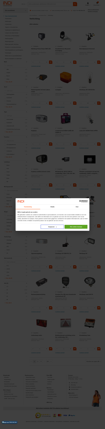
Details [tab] (53, 206)
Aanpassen (51, 226)
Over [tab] (77, 206)
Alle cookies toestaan (76, 226)
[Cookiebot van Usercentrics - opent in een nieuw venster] (80, 201)
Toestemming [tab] (28, 206)
